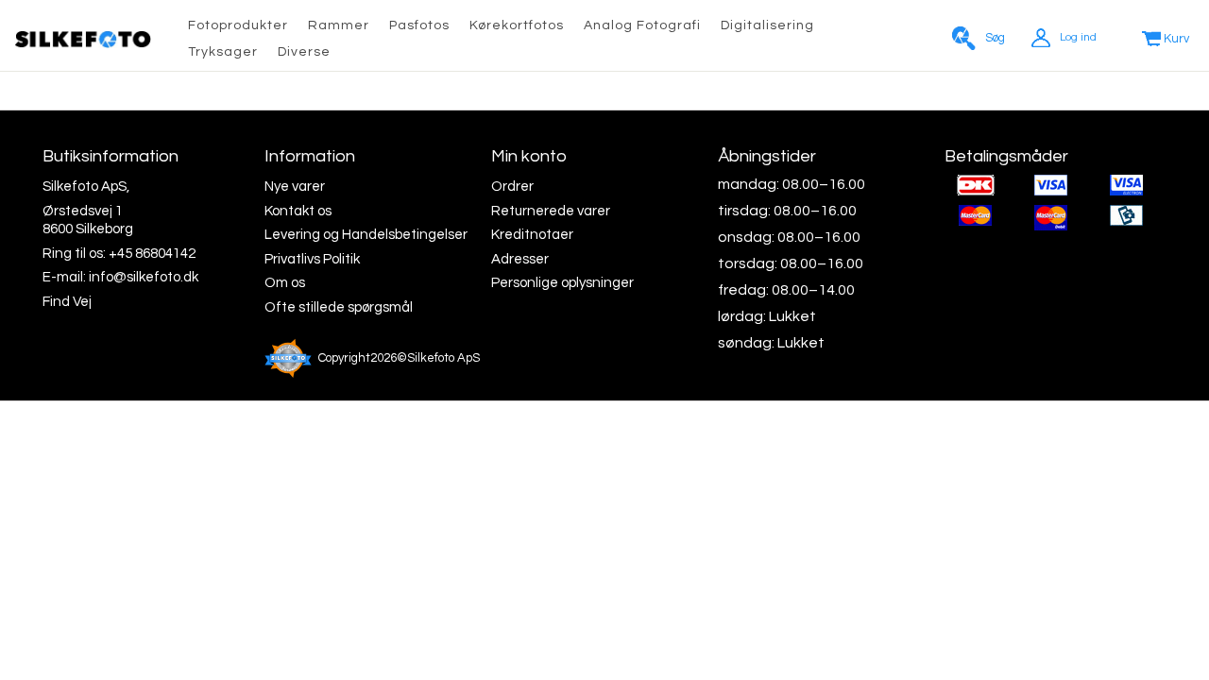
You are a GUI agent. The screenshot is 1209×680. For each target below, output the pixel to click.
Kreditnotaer (532, 235)
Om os (284, 283)
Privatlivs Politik (312, 259)
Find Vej (67, 302)
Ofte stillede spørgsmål (338, 307)
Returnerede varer (550, 211)
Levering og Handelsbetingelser (366, 235)
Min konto (529, 156)
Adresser (520, 259)
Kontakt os (298, 211)
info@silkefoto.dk (143, 277)
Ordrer (512, 186)
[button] (642, 26)
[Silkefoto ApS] (82, 39)
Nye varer (294, 186)
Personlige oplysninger (562, 283)
